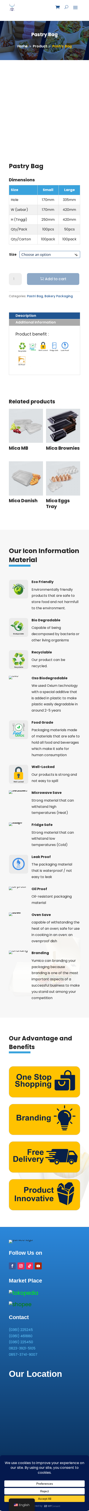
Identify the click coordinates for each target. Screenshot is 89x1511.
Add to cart (55, 278)
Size (12, 254)
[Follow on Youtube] (38, 1265)
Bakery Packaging (58, 296)
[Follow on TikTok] (29, 1265)
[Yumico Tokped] (23, 1292)
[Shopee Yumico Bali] (20, 1304)
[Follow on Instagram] (20, 1265)
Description (26, 315)
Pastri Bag (35, 296)
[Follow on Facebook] (12, 1265)
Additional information (36, 322)
